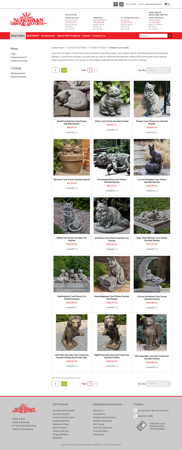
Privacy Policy (100, 431)
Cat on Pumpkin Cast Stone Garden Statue (151, 180)
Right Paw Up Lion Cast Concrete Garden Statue (111, 356)
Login (141, 4)
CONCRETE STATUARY (77, 48)
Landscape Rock (61, 420)
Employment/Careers (104, 417)
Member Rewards (154, 4)
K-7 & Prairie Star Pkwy (130, 18)
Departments (58, 48)
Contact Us (99, 413)
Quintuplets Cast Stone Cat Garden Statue (71, 297)
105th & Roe (98, 18)
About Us (98, 410)
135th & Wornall (71, 18)
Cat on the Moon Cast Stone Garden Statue (152, 297)
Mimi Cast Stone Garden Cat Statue (72, 239)
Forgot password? (19, 57)
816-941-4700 (145, 416)
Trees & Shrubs (61, 431)
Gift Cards (131, 4)
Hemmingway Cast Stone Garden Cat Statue (111, 297)
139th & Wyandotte (156, 18)
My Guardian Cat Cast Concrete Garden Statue (152, 357)
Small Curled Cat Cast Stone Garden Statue (71, 122)
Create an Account (19, 60)
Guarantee (99, 434)
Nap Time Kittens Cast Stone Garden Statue (152, 239)
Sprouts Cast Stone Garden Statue (71, 179)
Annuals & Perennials (64, 410)
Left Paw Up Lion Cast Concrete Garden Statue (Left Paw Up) (72, 356)
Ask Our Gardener (102, 427)
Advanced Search (18, 76)
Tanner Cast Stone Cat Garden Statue (152, 122)
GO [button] (169, 36)
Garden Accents (61, 413)
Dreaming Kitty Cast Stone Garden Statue (112, 180)
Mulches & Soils (61, 424)
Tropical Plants (61, 434)
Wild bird (57, 437)
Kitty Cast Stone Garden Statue (112, 121)
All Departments (18, 73)
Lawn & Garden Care (63, 417)
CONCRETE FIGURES (97, 48)
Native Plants (60, 427)
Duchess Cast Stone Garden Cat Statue (112, 239)
